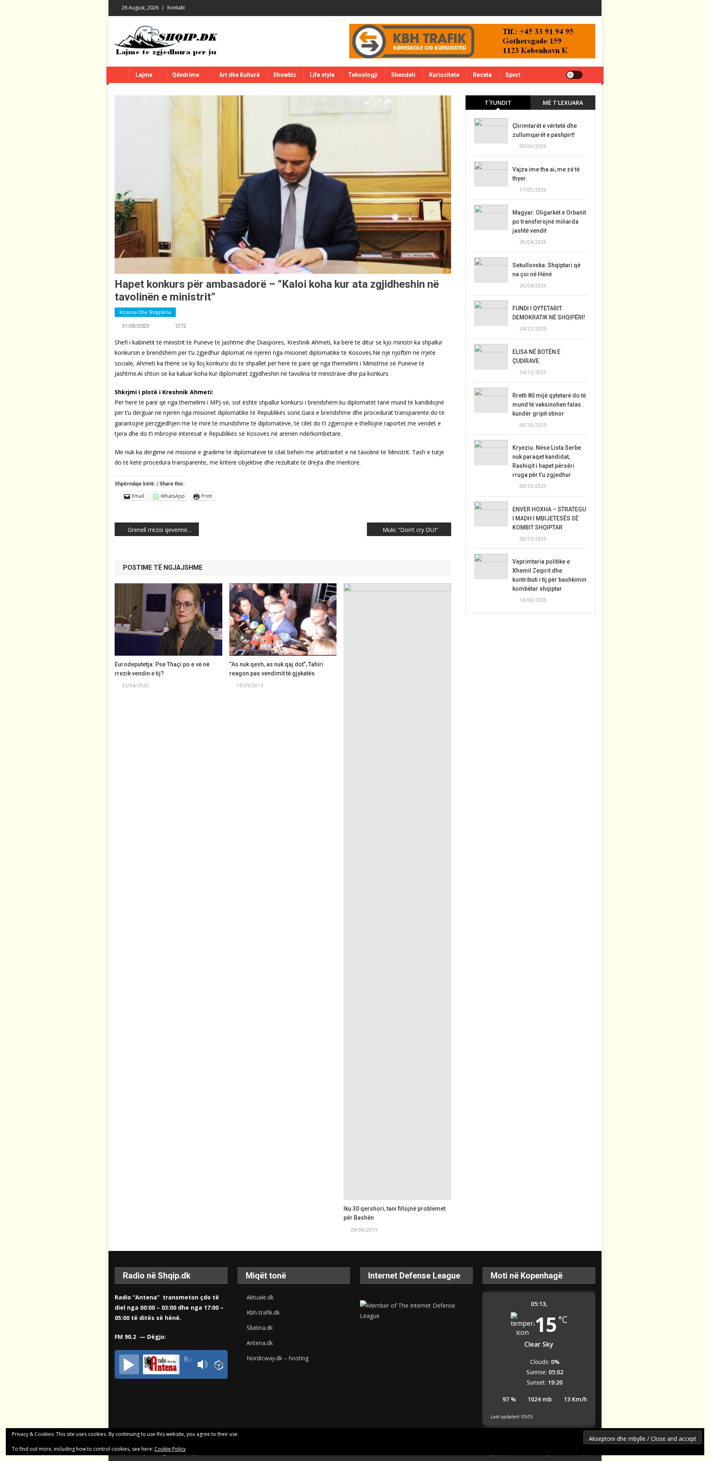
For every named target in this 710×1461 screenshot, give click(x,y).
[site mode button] (574, 75)
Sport (513, 75)
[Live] (129, 1364)
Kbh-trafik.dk (263, 1312)
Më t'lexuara (563, 102)
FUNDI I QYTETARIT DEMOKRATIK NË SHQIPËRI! (548, 313)
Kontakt (176, 7)
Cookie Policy (170, 1448)
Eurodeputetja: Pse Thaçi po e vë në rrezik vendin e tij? (162, 669)
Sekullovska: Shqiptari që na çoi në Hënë (546, 269)
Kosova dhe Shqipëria (145, 312)
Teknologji (363, 75)
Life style (322, 75)
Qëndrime (185, 75)
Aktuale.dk (260, 1297)
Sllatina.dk (260, 1328)
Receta (482, 75)
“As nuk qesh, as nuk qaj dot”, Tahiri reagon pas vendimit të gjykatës (276, 669)
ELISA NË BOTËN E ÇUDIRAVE (536, 356)
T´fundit (498, 102)
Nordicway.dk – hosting (278, 1358)
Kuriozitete (444, 75)
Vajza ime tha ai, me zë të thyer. (546, 174)
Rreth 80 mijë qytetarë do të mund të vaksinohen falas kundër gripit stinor (549, 404)
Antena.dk (260, 1343)
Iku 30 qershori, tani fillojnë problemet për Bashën (394, 1213)
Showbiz (284, 75)
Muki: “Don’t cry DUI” (410, 530)
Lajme (144, 75)
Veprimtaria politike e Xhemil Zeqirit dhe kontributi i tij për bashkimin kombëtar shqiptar (549, 575)
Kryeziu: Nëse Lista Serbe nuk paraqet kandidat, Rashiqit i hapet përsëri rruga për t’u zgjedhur (546, 461)
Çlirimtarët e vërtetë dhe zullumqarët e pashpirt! (544, 130)
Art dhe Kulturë (239, 75)
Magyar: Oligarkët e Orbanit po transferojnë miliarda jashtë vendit (549, 221)
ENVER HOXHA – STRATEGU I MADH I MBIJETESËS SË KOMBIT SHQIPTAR (549, 518)
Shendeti (403, 75)
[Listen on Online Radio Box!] (218, 1364)
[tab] (498, 102)
